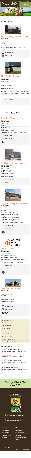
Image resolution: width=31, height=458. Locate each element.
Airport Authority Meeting (8, 366)
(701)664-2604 (9, 226)
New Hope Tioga (8, 118)
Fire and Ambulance (20, 432)
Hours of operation (6, 42)
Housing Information (7, 435)
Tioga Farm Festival (6, 355)
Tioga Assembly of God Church (14, 203)
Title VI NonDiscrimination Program (21, 438)
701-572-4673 (8, 135)
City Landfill (18, 435)
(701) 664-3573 (9, 100)
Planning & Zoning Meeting (8, 359)
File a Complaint (6, 432)
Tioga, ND (9, 4)
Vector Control (19, 430)
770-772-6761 (8, 266)
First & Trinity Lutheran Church (14, 37)
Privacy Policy (8, 447)
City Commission (6, 430)
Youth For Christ (8, 248)
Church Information (16, 16)
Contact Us (23, 1)
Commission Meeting (7, 348)
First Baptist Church (10, 76)
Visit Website (8, 55)
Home (3, 16)
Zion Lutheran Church (10, 289)
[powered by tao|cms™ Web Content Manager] (26, 449)
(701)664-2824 (9, 52)
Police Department (19, 427)
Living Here (8, 16)
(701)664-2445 (9, 180)
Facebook (28, 1)
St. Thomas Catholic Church (13, 163)
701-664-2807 (13, 1)
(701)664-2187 (9, 306)
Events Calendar (6, 427)
